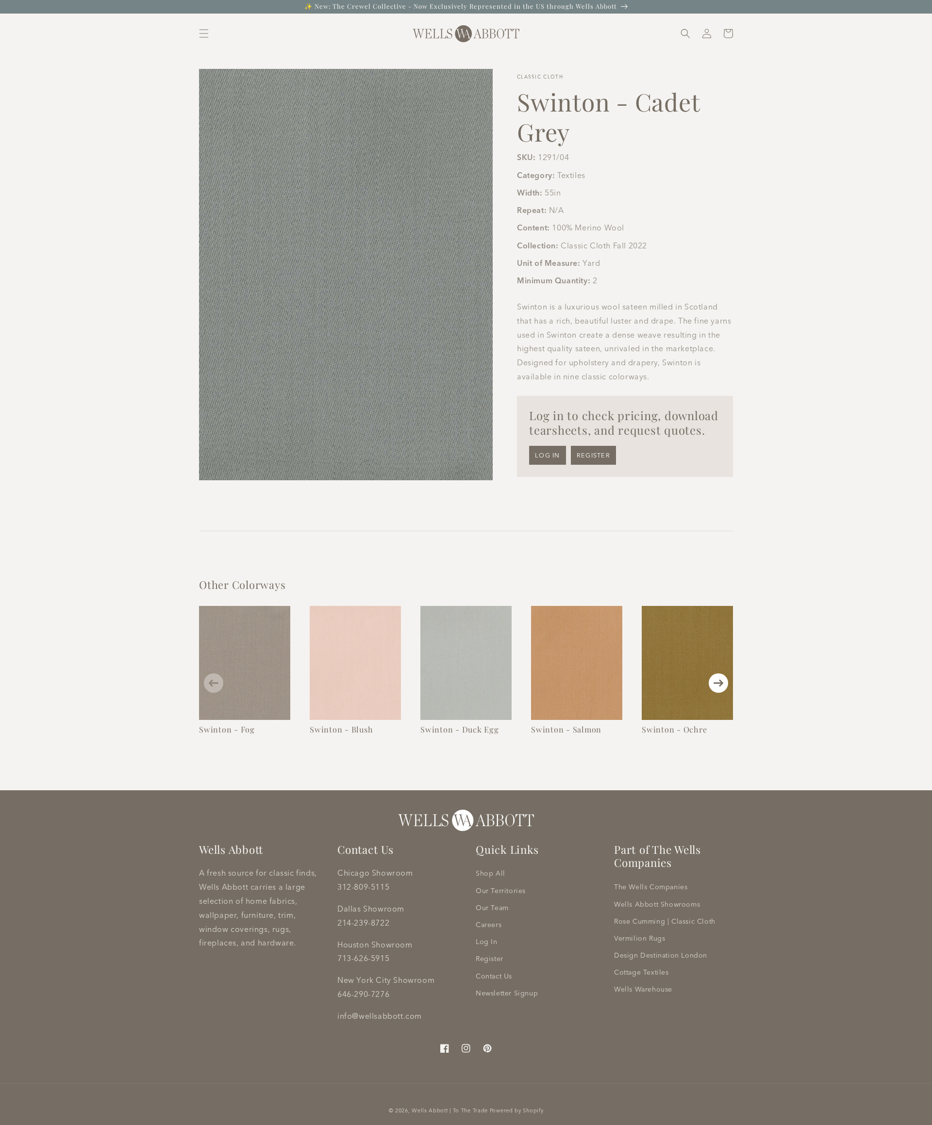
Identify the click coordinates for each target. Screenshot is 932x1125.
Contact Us (494, 976)
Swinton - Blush (341, 729)
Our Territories (501, 890)
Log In (487, 941)
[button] (204, 33)
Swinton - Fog (227, 729)
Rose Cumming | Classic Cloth (665, 921)
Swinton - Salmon (566, 729)
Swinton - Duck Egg (459, 729)
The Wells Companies (650, 886)
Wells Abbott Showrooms (657, 904)
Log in (547, 455)
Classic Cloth (540, 77)
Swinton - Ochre (674, 729)
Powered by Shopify (517, 1110)
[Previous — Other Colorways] (213, 683)
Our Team (492, 907)
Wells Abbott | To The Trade (450, 1110)
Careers (488, 924)
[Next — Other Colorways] (718, 683)
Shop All (490, 873)
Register (593, 455)
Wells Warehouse (643, 989)
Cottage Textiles (641, 972)
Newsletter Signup (507, 993)
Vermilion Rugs (639, 938)
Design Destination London (660, 955)
